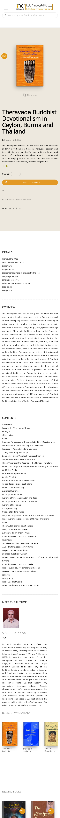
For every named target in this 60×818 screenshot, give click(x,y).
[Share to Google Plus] (20, 208)
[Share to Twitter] (14, 208)
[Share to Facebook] (16, 208)
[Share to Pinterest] (10, 208)
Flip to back (32, 95)
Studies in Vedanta (27, 750)
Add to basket (31, 182)
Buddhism (17, 199)
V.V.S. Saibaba (13, 140)
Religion (27, 199)
